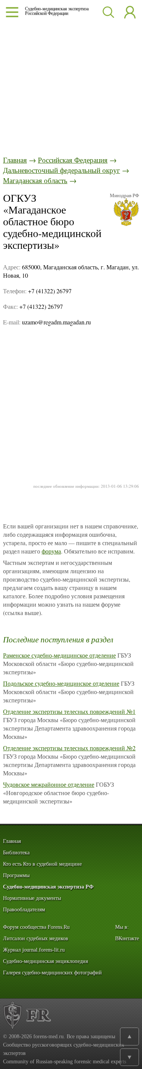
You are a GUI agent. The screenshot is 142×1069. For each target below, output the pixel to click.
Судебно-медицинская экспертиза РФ (48, 887)
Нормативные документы (32, 898)
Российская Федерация (73, 159)
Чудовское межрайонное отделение (48, 784)
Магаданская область (35, 180)
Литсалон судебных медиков (35, 938)
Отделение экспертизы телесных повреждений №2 (69, 748)
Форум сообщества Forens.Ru (36, 927)
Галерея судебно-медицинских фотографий (52, 973)
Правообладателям (24, 909)
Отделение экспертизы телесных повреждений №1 (69, 711)
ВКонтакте (127, 938)
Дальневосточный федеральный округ (61, 170)
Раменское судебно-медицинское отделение (59, 655)
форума (51, 551)
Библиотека (16, 853)
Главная (15, 159)
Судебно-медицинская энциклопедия (45, 961)
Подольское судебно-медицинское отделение (61, 683)
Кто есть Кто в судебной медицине (42, 864)
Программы (16, 875)
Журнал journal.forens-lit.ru (34, 950)
